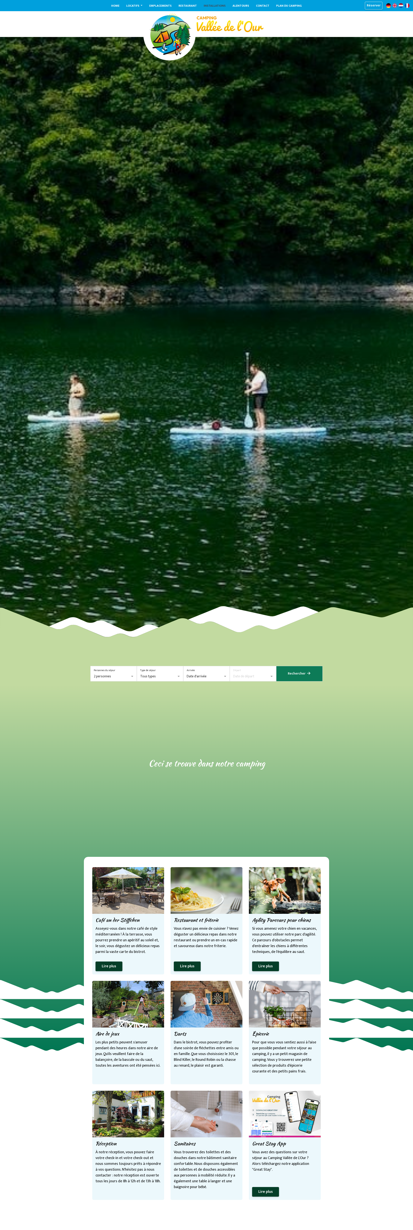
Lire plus (109, 966)
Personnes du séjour (104, 670)
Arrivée (191, 670)
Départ (237, 670)
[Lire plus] (128, 890)
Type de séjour (148, 670)
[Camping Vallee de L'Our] (170, 34)
